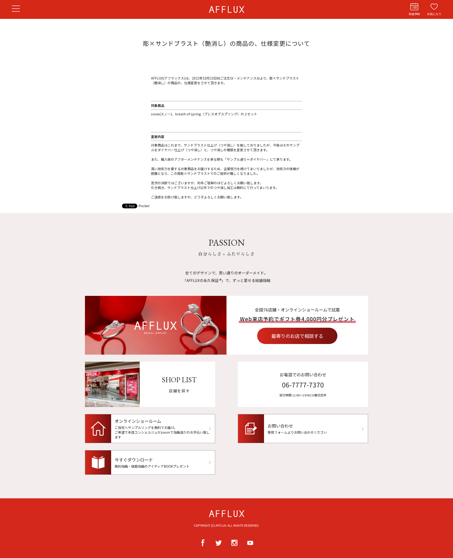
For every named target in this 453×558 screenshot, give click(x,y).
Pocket (144, 205)
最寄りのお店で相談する (297, 335)
